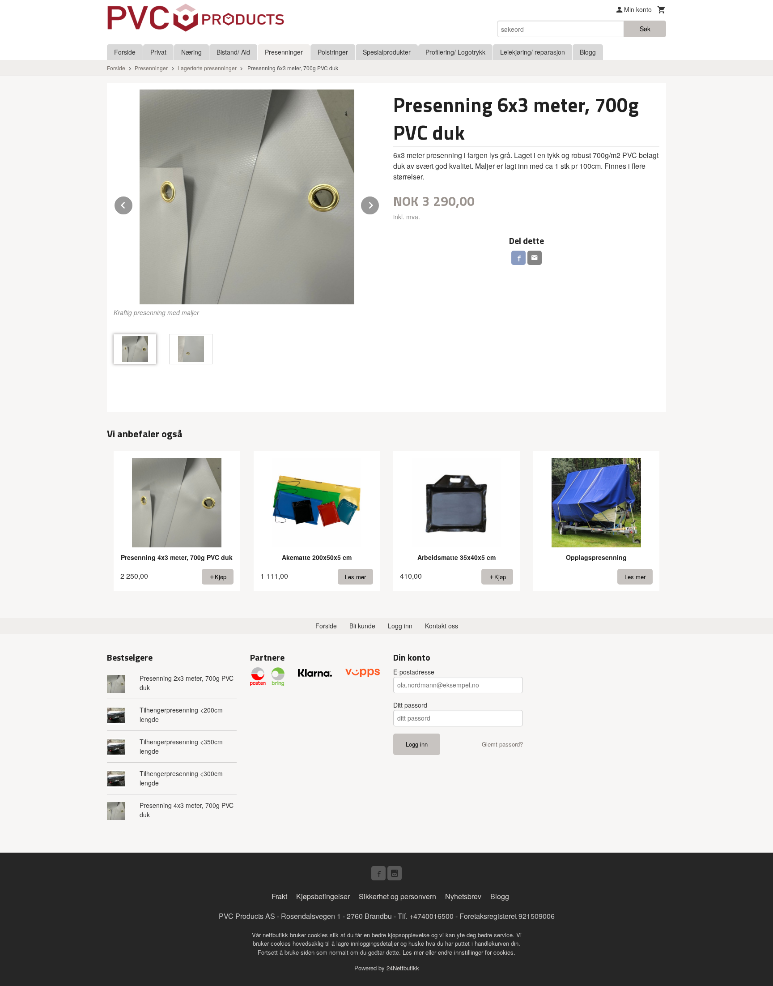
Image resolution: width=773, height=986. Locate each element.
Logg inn (400, 625)
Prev (132, 204)
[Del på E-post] (534, 258)
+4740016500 (431, 916)
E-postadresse (413, 671)
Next (379, 204)
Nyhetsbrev (463, 896)
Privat (158, 51)
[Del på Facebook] (518, 258)
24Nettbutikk (402, 968)
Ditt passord (410, 704)
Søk (645, 28)
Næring (191, 51)
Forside (125, 51)
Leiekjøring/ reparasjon (532, 51)
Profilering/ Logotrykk (455, 51)
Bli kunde (362, 625)
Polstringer (333, 51)
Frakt (279, 896)
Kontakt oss (441, 625)
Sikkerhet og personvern (397, 896)
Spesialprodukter (387, 51)
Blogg (588, 51)
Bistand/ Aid (233, 51)
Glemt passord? (502, 744)
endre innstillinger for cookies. (476, 952)
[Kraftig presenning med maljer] (247, 197)
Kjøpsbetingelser (323, 896)
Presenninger (284, 51)
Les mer (414, 952)
